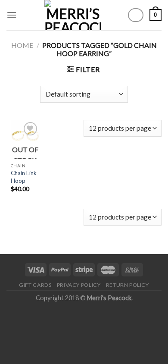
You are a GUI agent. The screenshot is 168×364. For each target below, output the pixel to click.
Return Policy (127, 285)
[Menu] (11, 14)
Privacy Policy (79, 285)
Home (22, 45)
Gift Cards (35, 285)
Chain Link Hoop (24, 176)
